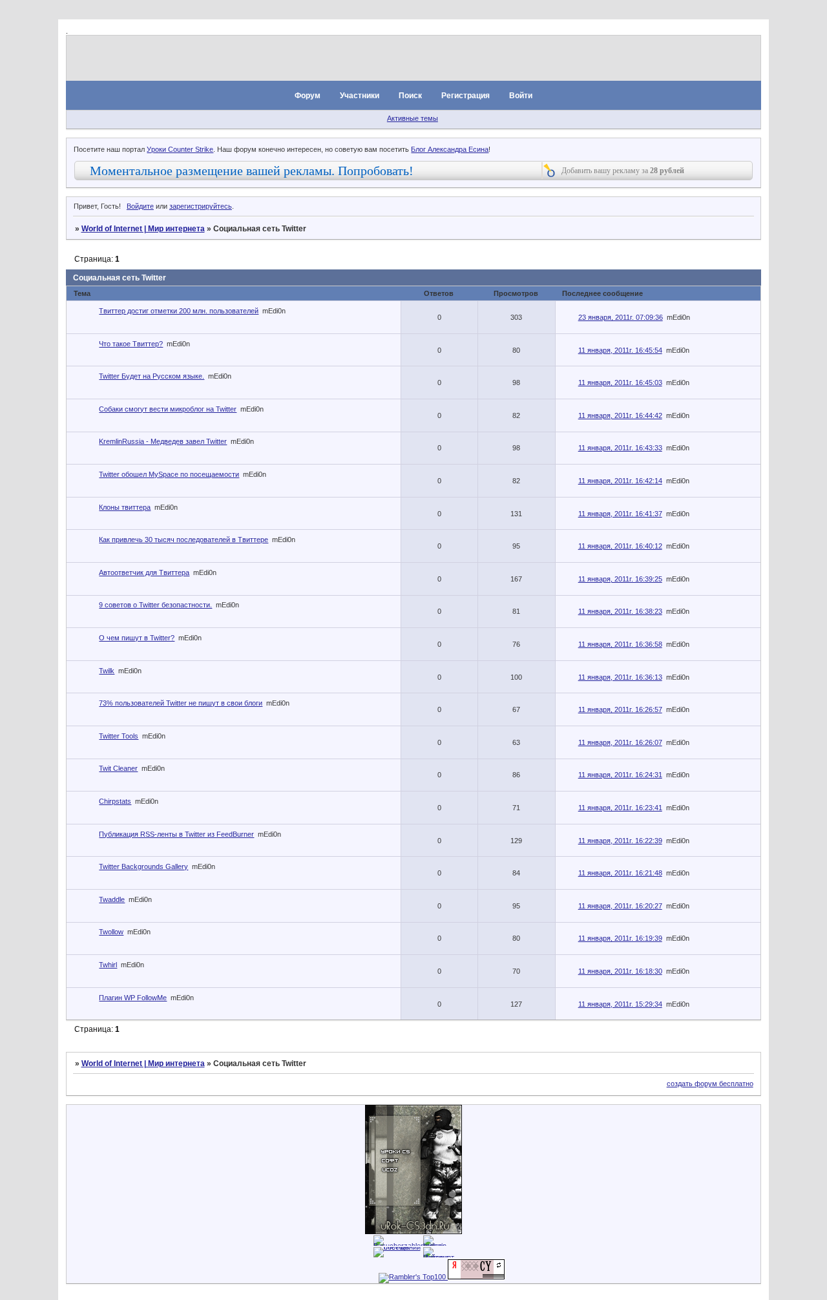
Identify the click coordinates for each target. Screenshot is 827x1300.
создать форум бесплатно (710, 1083)
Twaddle (112, 899)
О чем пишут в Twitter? (136, 638)
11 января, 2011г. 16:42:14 (620, 481)
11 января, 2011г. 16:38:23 (620, 611)
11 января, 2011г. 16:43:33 (620, 448)
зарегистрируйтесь (200, 206)
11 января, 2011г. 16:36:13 (620, 677)
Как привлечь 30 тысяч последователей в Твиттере (183, 539)
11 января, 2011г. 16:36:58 (620, 644)
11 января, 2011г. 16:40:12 (620, 546)
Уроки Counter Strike (180, 149)
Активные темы (412, 118)
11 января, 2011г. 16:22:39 (620, 840)
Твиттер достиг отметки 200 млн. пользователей (178, 311)
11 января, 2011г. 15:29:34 (620, 1004)
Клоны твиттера (125, 507)
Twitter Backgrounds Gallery (143, 866)
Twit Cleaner (118, 768)
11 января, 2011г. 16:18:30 (620, 971)
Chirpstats (115, 801)
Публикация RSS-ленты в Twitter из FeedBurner (176, 834)
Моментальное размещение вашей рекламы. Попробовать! (252, 170)
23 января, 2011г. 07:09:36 (620, 317)
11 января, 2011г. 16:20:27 (620, 906)
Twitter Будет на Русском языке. (151, 376)
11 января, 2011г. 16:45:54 (620, 350)
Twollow (111, 932)
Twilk (106, 671)
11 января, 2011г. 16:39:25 (620, 579)
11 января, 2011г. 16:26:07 (620, 742)
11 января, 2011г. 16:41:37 (620, 514)
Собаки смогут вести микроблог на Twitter (167, 409)
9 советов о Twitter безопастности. (155, 605)
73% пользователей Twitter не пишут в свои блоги (180, 703)
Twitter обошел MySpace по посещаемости (169, 474)
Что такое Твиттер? (131, 344)
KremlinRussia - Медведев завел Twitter (163, 441)
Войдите (140, 206)
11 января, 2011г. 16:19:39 (620, 938)
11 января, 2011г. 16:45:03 (620, 382)
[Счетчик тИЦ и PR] (476, 1277)
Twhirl (108, 965)
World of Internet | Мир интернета (143, 228)
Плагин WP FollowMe (133, 997)
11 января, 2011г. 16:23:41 (620, 808)
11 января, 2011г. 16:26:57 (620, 709)
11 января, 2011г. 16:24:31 (620, 775)
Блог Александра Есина (449, 149)
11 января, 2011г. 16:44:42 (620, 415)
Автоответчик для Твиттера (144, 572)
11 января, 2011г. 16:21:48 (620, 873)
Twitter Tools (118, 736)
